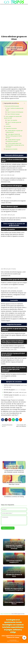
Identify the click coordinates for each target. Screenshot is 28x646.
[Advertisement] (14, 19)
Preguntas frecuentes (11, 128)
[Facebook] (2, 419)
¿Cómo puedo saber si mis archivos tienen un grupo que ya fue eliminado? (15, 145)
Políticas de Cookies (13, 637)
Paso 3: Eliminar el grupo (13, 114)
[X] (6, 419)
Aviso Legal (5, 635)
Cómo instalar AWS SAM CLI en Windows (21, 425)
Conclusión (8, 126)
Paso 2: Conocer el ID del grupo (15, 112)
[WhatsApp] (13, 419)
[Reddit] (20, 419)
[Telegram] (16, 419)
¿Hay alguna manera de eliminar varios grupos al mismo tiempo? (14, 136)
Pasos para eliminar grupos (12, 106)
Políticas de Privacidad (16, 635)
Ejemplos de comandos (11, 149)
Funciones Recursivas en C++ (7, 425)
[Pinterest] (9, 419)
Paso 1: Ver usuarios (12, 120)
